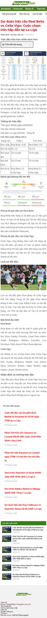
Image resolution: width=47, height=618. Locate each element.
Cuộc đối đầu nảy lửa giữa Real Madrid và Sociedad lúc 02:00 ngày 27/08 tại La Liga (22, 417)
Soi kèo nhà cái (16, 35)
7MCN (14, 615)
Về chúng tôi (6, 606)
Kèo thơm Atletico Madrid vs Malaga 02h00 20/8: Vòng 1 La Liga (22, 491)
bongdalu (25, 615)
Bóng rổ (29, 9)
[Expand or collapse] (30, 44)
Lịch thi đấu (37, 14)
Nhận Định (5, 35)
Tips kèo (41, 9)
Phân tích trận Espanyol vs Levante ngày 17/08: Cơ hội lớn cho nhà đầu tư (22, 457)
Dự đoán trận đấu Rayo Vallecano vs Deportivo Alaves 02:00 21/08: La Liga (23, 507)
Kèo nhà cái (24, 14)
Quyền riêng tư (7, 611)
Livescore (18, 9)
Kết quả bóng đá (9, 14)
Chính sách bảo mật (9, 608)
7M (19, 615)
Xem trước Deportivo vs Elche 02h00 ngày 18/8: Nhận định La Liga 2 (23, 475)
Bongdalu (6, 9)
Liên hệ (4, 610)
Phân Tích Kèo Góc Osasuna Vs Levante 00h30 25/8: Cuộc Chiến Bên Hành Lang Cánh (23, 437)
